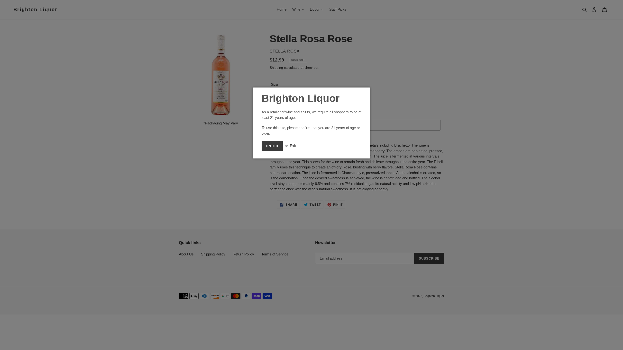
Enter (272, 146)
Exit (293, 146)
